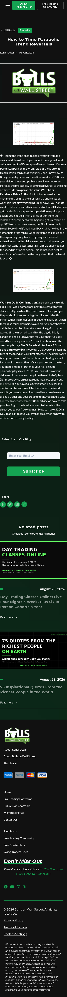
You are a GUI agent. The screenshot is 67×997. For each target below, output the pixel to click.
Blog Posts (10, 831)
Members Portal (14, 812)
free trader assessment (19, 400)
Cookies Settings (15, 934)
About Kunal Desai (15, 749)
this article (6, 383)
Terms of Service (15, 927)
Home (7, 792)
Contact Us (11, 819)
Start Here (10, 763)
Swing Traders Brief (24, 5)
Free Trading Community (50, 5)
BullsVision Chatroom (17, 805)
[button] (7, 5)
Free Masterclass (14, 845)
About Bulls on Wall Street (20, 756)
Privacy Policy (13, 920)
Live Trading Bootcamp (18, 798)
